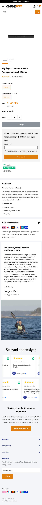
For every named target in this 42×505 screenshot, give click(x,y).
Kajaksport (5, 77)
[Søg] (37, 12)
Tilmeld (7, 476)
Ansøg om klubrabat (21, 428)
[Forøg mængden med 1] (19, 117)
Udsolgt (21, 124)
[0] (38, 6)
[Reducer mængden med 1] (9, 117)
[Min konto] (34, 6)
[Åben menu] (3, 6)
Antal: (4, 117)
